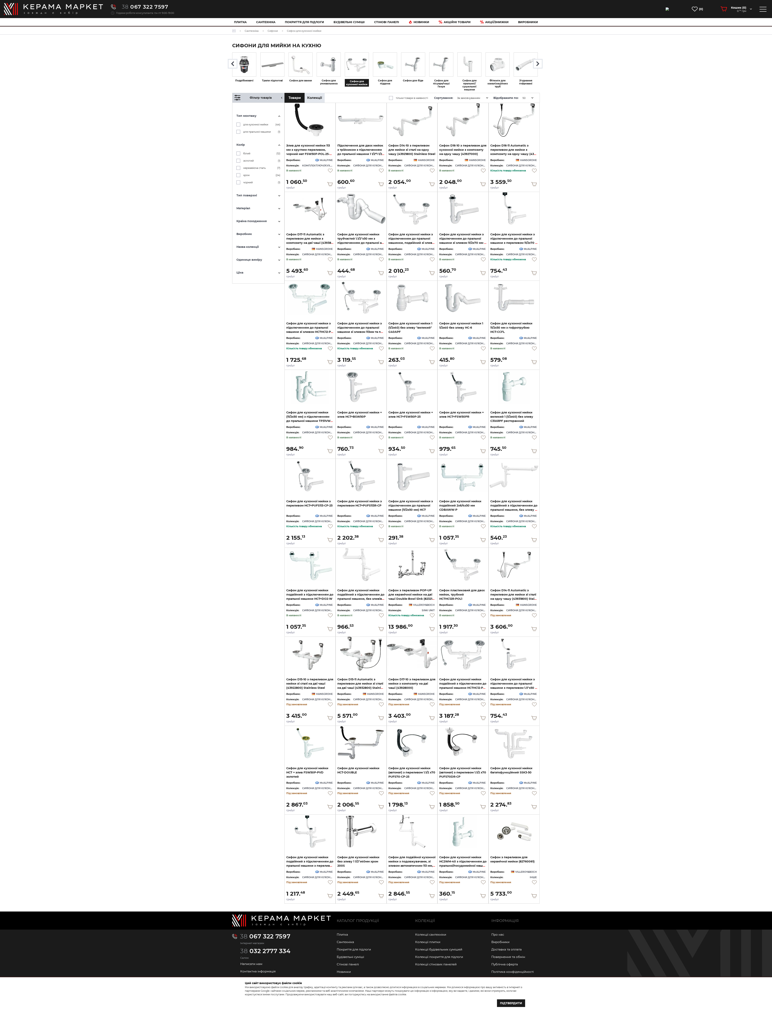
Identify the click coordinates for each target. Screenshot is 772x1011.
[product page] (310, 120)
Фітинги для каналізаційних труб (498, 83)
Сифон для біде (413, 80)
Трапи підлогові (272, 80)
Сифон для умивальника (329, 82)
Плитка (240, 22)
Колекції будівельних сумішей (438, 949)
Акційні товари (457, 22)
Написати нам (251, 964)
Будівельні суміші (349, 22)
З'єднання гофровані (525, 82)
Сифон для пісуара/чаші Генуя (441, 83)
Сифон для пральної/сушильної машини (469, 85)
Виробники (528, 22)
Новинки (421, 22)
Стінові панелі (348, 964)
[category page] (244, 64)
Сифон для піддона (385, 82)
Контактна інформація (258, 971)
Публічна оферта (504, 964)
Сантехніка (265, 22)
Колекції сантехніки (430, 934)
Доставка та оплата (506, 949)
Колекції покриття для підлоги (439, 957)
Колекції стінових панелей (436, 964)
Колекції (314, 98)
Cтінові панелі (386, 22)
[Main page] (281, 921)
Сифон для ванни (300, 80)
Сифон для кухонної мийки (357, 83)
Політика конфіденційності (512, 972)
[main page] (53, 9)
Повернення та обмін (508, 957)
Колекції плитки (427, 942)
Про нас (497, 934)
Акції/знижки (497, 22)
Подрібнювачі (244, 80)
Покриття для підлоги (304, 22)
